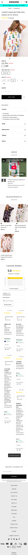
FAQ (14, 517)
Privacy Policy (14, 527)
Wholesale (14, 510)
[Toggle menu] (2, 2)
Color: (7, 63)
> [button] (14, 455)
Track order (14, 485)
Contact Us (14, 496)
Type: (8, 70)
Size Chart (14, 499)
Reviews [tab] (5, 293)
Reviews (14, 520)
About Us (14, 503)
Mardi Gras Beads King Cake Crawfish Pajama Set (20, 227)
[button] (9, 58)
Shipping (14, 489)
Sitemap (14, 531)
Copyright (14, 513)
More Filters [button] (8, 304)
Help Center (14, 492)
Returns (14, 506)
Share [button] (7, 344)
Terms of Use (14, 524)
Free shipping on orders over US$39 (15, 5)
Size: (6, 77)
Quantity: (4, 88)
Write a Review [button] (14, 288)
